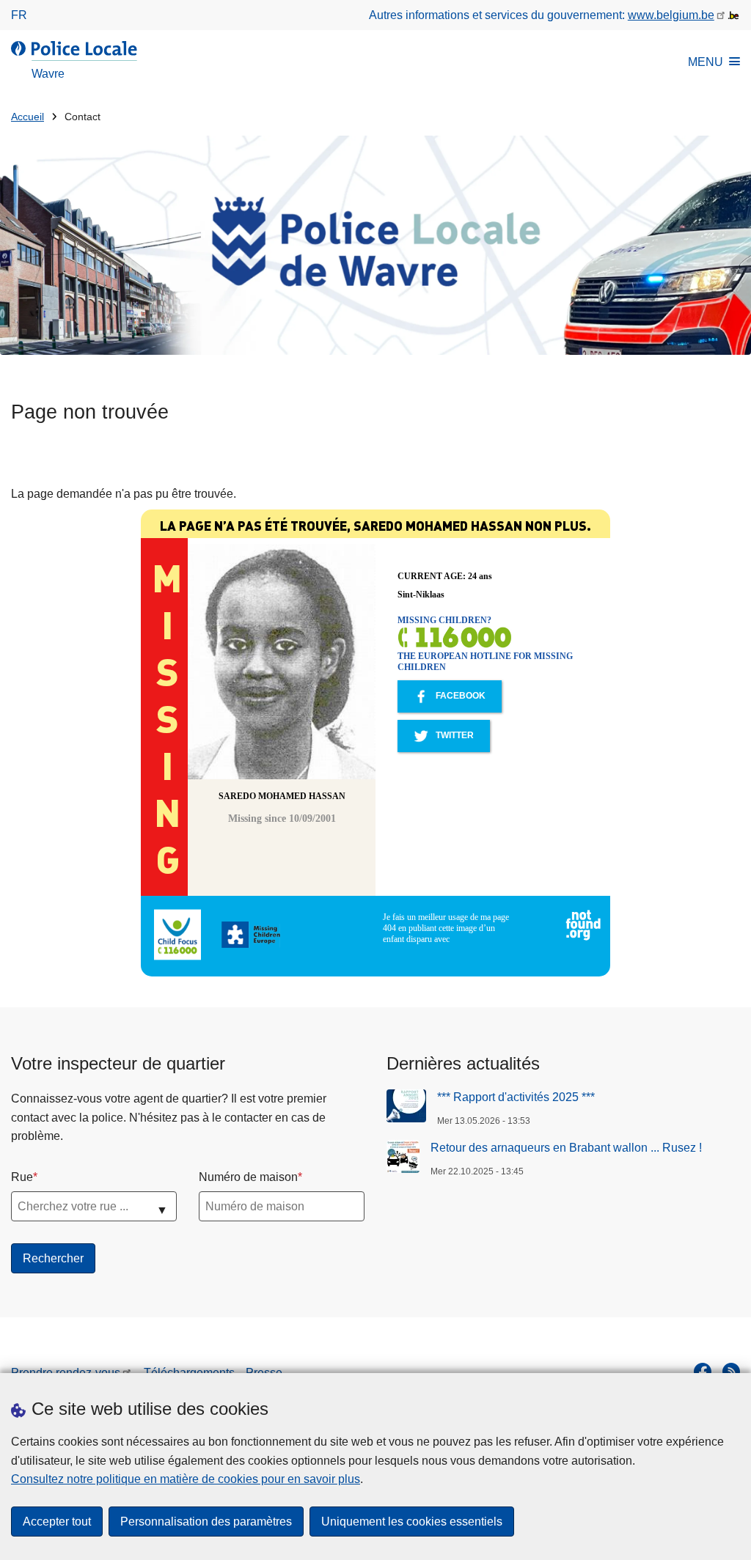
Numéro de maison (248, 1177)
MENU (705, 62)
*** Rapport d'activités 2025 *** (516, 1097)
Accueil (27, 116)
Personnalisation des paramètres (206, 1521)
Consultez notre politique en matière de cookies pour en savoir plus (185, 1479)
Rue (22, 1177)
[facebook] (702, 1371)
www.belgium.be (671, 15)
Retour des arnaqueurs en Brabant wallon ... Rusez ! (566, 1147)
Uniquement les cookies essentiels (411, 1521)
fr (19, 15)
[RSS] (731, 1371)
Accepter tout (57, 1521)
